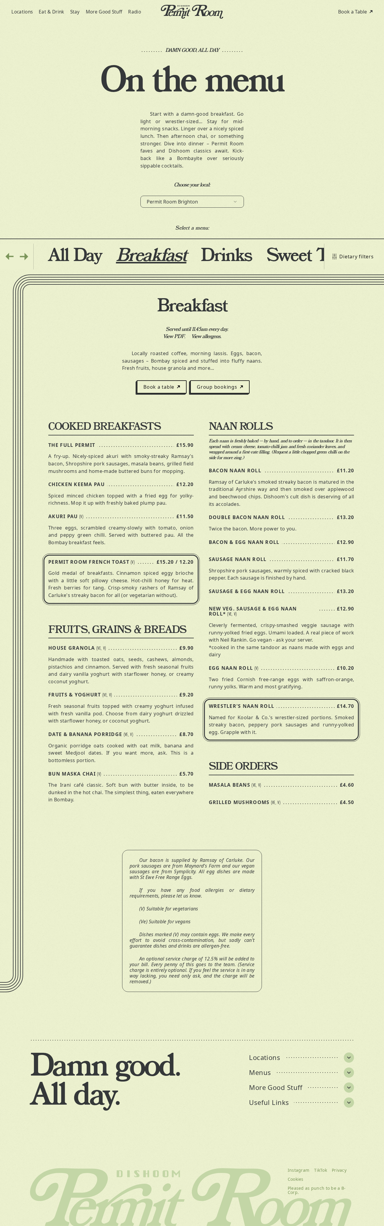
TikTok (320, 1170)
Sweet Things (317, 256)
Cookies (296, 1179)
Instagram (299, 1170)
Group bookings (217, 387)
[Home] (192, 12)
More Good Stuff (104, 12)
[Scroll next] (24, 256)
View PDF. (174, 336)
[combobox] (192, 202)
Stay (75, 12)
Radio (134, 12)
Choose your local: (192, 185)
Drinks (226, 256)
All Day (74, 256)
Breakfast (151, 256)
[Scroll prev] (9, 256)
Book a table (158, 387)
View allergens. (206, 336)
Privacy (339, 1170)
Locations (22, 12)
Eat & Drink (51, 12)
